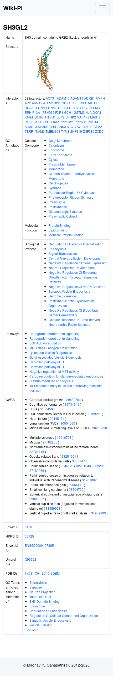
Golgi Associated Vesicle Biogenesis (55, 357)
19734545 (72, 404)
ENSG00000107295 (39, 545)
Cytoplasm (56, 145)
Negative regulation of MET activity (54, 371)
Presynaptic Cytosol (63, 216)
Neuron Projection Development (72, 267)
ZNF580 (88, 131)
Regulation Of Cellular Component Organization (63, 615)
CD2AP (67, 103)
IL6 (36, 117)
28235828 (99, 428)
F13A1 (37, 112)
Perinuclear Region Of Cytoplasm (72, 192)
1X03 (28, 573)
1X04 (37, 573)
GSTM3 (79, 112)
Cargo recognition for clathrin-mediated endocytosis (66, 376)
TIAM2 (40, 131)
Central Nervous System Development (76, 258)
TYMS (65, 131)
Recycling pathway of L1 (46, 362)
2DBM (55, 573)
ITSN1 (51, 117)
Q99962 (30, 559)
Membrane (56, 169)
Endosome (56, 150)
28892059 (99, 465)
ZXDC (99, 131)
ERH (28, 112)
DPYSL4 (75, 107)
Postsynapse (58, 206)
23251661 (68, 456)
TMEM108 (52, 131)
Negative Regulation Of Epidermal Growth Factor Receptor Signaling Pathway (73, 277)
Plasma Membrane (62, 164)
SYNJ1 (86, 126)
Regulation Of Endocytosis (48, 610)
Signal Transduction (63, 253)
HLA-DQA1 (93, 112)
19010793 (64, 437)
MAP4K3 (83, 117)
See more (32, 630)
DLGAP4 (31, 107)
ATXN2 (48, 103)
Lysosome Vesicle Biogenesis (50, 352)
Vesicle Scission (41, 625)
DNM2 (52, 107)
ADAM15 (63, 98)
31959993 (53, 508)
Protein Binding (60, 225)
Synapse (55, 187)
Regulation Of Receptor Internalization (76, 244)
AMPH (100, 98)
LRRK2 (70, 117)
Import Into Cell (40, 596)
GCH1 (68, 112)
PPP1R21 (67, 122)
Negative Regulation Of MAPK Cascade (77, 286)
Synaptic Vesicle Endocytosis (69, 291)
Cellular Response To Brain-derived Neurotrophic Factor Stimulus (74, 322)
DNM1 (42, 107)
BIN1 (57, 103)
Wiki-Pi (13, 8)
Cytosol (54, 159)
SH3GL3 (31, 126)
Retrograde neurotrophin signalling (54, 333)
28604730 (76, 489)
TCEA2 (97, 126)
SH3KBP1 (45, 126)
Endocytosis (57, 248)
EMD (96, 107)
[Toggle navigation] (102, 8)
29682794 (73, 399)
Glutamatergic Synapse (65, 211)
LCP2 (60, 117)
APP (28, 103)
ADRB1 (89, 98)
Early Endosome (60, 154)
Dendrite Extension (62, 296)
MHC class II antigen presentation (53, 347)
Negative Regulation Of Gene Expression (78, 263)
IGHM (29, 117)
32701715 (36, 451)
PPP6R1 (81, 122)
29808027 (36, 499)
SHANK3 (59, 126)
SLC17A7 (74, 126)
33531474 (79, 461)
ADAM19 (76, 98)
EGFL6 (87, 107)
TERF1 (30, 131)
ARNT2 (37, 103)
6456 (28, 527)
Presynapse (57, 202)
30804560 (47, 409)
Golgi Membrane (61, 140)
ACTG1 (51, 98)
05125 (29, 536)
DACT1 (92, 103)
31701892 (89, 480)
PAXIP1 (38, 122)
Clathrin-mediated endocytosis (51, 381)
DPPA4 (63, 107)
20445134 (57, 418)
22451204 (68, 465)
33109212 (94, 413)
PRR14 (93, 122)
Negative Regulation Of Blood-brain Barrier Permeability (74, 312)
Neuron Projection (42, 592)
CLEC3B (79, 103)
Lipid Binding (58, 230)
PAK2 (29, 122)
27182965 (50, 442)
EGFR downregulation (45, 343)
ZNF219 (76, 131)
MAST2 (95, 117)
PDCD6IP (52, 122)
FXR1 (59, 112)
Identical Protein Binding (66, 235)
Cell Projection (59, 183)
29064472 (76, 484)
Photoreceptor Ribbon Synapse (71, 197)
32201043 (83, 465)
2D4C (46, 573)
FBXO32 (48, 112)
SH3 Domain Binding (44, 601)
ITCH (42, 117)
